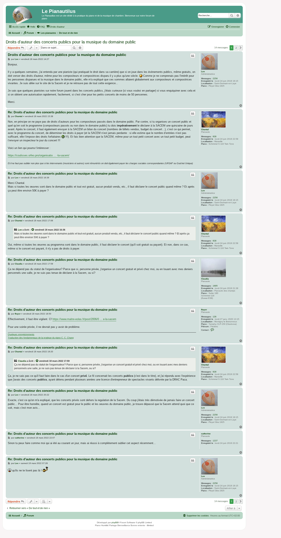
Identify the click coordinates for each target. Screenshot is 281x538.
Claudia (205, 279)
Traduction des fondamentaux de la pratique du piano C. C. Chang (41, 337)
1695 (215, 286)
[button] (241, 47)
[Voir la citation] (33, 230)
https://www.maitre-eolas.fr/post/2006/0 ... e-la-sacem (84, 319)
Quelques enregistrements (21, 334)
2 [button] (236, 48)
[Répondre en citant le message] (192, 55)
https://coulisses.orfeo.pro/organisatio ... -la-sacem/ (38, 155)
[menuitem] (31, 26)
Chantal (205, 129)
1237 (215, 440)
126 (214, 316)
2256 (215, 78)
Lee (203, 71)
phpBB (114, 522)
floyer (204, 309)
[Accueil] (24, 15)
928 (214, 136)
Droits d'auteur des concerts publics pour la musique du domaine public (71, 42)
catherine (206, 433)
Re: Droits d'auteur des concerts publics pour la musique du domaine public (62, 112)
